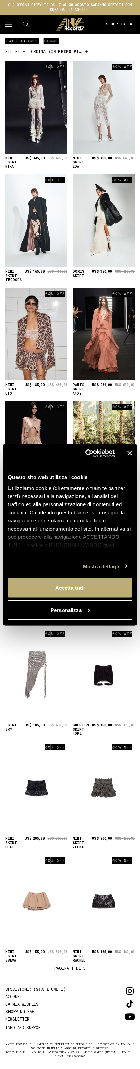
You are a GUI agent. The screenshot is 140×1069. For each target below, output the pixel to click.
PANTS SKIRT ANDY (78, 389)
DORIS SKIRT (78, 274)
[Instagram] (120, 991)
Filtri (13, 51)
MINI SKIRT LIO (11, 389)
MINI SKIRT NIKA (11, 162)
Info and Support (24, 1027)
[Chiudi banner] (129, 453)
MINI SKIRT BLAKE (11, 843)
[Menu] (9, 24)
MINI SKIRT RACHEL (79, 956)
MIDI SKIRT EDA (78, 162)
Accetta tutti (70, 588)
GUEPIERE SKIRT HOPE (81, 729)
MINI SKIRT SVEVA (11, 956)
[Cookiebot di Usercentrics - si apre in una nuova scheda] (86, 453)
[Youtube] (120, 1016)
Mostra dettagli (101, 566)
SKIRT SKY (11, 727)
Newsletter (17, 1019)
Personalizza (66, 610)
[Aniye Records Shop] (70, 24)
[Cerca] (26, 24)
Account (13, 996)
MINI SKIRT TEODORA (13, 276)
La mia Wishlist (23, 1004)
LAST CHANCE (22, 41)
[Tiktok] (120, 1003)
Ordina (60, 51)
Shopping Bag (120, 23)
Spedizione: (35, 989)
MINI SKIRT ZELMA (78, 843)
